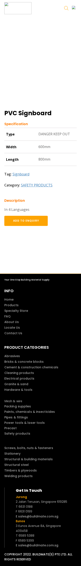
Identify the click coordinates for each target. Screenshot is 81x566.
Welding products (18, 476)
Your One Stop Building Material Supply (26, 279)
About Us (11, 322)
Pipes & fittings (16, 417)
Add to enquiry (26, 220)
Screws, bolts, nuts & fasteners (28, 448)
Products (11, 305)
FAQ (7, 316)
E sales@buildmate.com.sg (37, 516)
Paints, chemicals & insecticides (29, 412)
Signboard (21, 174)
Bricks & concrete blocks (24, 361)
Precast (10, 428)
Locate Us (12, 327)
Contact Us (13, 333)
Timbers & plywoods (20, 470)
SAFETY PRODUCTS (36, 185)
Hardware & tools (18, 390)
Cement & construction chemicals (31, 367)
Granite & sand (16, 384)
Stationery (12, 453)
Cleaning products (19, 373)
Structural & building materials (28, 459)
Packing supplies (17, 406)
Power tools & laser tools (24, 423)
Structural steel (16, 465)
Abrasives (12, 356)
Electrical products (19, 378)
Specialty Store (16, 311)
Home (9, 299)
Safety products (17, 433)
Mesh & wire (13, 401)
